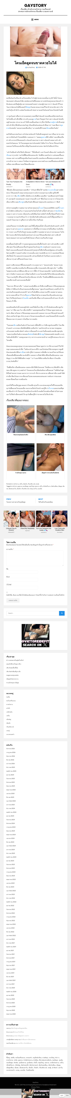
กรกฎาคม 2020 (10, 1006)
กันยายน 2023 (10, 864)
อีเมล (8, 577)
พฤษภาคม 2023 (11, 879)
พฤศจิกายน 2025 (11, 771)
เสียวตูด (21, 202)
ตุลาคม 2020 (10, 995)
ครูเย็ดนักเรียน (37, 1057)
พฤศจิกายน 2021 (11, 947)
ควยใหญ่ (51, 1057)
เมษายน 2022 (10, 928)
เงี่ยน (48, 128)
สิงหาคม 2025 (10, 782)
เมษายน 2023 (10, 883)
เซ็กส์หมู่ (8, 719)
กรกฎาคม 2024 (10, 827)
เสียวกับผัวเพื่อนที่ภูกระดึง (13, 671)
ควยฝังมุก (45, 1057)
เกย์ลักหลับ (9, 712)
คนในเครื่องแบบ (11, 701)
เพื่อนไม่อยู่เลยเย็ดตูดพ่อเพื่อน (19, 1028)
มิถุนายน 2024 (10, 831)
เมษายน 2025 (10, 793)
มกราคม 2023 (10, 894)
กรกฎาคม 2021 (10, 962)
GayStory (35, 5)
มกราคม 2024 (10, 849)
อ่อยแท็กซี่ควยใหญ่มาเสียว (13, 664)
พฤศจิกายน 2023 (11, 857)
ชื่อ (7, 569)
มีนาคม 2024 (10, 842)
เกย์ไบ (21, 484)
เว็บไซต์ (8, 585)
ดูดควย (43, 137)
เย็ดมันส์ (30, 334)
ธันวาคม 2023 (10, 853)
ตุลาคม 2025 (10, 775)
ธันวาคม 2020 (10, 988)
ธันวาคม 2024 (10, 808)
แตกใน (35, 489)
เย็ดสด (16, 1068)
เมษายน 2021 (10, 973)
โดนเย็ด (26, 298)
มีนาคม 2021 (10, 976)
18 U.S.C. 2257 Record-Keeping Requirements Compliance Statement (35, 1085)
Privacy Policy (35, 1087)
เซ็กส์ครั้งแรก (47, 486)
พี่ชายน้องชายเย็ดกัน (45, 1060)
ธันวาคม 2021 (10, 943)
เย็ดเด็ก (25, 484)
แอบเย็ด (40, 489)
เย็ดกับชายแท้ (33, 1065)
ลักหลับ (16, 1062)
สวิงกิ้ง (8, 708)
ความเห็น (10, 549)
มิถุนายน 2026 (10, 756)
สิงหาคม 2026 (10, 748)
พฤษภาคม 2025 (11, 790)
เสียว (19, 196)
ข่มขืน (8, 697)
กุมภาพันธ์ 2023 (11, 891)
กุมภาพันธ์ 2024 (11, 846)
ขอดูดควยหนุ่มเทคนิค (12, 675)
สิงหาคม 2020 (10, 1003)
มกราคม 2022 (10, 939)
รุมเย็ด (61, 1060)
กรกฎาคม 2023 (10, 872)
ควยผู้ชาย (53, 122)
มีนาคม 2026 (10, 760)
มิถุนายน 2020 (10, 1010)
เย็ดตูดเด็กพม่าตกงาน (12, 679)
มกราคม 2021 (10, 984)
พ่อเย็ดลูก (55, 1060)
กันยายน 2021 (10, 954)
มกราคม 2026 (10, 763)
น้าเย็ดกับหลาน (28, 1060)
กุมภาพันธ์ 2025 (11, 801)
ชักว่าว (57, 1057)
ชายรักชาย (15, 484)
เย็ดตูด (28, 107)
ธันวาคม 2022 (10, 898)
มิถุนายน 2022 (10, 920)
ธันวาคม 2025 (10, 767)
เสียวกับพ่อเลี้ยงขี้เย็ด (12, 668)
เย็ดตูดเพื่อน (10, 1068)
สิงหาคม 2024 (10, 823)
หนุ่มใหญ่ (31, 486)
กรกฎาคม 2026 (10, 752)
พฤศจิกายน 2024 (11, 812)
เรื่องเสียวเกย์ (31, 484)
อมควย (37, 486)
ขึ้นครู (8, 1057)
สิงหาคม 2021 (10, 958)
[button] (64, 1095)
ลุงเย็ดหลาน (22, 1062)
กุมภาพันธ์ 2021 (10, 980)
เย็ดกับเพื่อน (54, 486)
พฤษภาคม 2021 (10, 969)
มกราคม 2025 (10, 805)
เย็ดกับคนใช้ (24, 1065)
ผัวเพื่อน (35, 1060)
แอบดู (17, 1070)
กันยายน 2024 (10, 820)
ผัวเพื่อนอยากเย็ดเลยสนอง (28, 1039)
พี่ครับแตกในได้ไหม (18, 1032)
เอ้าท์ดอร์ (54, 1068)
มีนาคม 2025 (10, 797)
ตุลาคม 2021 (10, 950)
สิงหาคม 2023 (10, 868)
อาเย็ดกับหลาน (54, 1062)
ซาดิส (15, 1060)
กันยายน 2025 (10, 778)
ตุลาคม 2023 (10, 861)
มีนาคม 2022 (10, 932)
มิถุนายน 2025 (10, 786)
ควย (34, 119)
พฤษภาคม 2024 (11, 834)
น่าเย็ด (22, 352)
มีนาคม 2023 (10, 887)
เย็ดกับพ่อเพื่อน (43, 1065)
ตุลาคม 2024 (10, 816)
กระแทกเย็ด (51, 190)
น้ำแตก (41, 208)
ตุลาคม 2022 (10, 905)
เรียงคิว (36, 1068)
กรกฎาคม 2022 (10, 917)
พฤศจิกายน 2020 (11, 991)
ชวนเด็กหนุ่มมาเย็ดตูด (12, 683)
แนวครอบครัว (10, 734)
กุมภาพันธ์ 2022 (11, 935)
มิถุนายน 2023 (10, 876)
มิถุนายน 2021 (10, 965)
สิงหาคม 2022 (10, 913)
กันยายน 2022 (10, 909)
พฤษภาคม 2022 (11, 924)
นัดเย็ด (58, 211)
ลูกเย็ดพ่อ (30, 1062)
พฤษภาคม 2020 (11, 1014)
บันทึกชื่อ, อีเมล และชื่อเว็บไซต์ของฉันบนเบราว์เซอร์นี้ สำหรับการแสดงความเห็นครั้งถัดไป (35, 595)
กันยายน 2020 (10, 999)
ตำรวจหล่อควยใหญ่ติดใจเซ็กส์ (14, 660)
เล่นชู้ (37, 484)
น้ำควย (51, 388)
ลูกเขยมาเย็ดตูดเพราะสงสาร (21, 1036)
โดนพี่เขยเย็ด (30, 1070)
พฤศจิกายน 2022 (11, 902)
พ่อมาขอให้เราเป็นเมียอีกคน (23, 1043)
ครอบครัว (29, 1057)
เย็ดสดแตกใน (12, 489)
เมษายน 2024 (10, 838)
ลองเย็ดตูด (25, 486)
